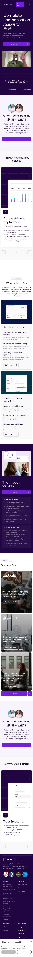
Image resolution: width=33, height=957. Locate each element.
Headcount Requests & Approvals (6, 909)
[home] (7, 4)
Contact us (21, 933)
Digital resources (22, 884)
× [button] (31, 941)
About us (6, 927)
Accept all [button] (8, 952)
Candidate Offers (8, 898)
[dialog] (16, 948)
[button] (3, 252)
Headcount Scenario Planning (9, 902)
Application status (23, 937)
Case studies (21, 891)
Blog (19, 888)
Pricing (20, 927)
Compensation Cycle (9, 890)
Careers (5, 930)
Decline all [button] (24, 952)
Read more (23, 948)
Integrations (21, 930)
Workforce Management (7, 915)
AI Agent (6, 919)
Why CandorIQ (22, 923)
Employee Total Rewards (7, 894)
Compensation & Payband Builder (8, 885)
